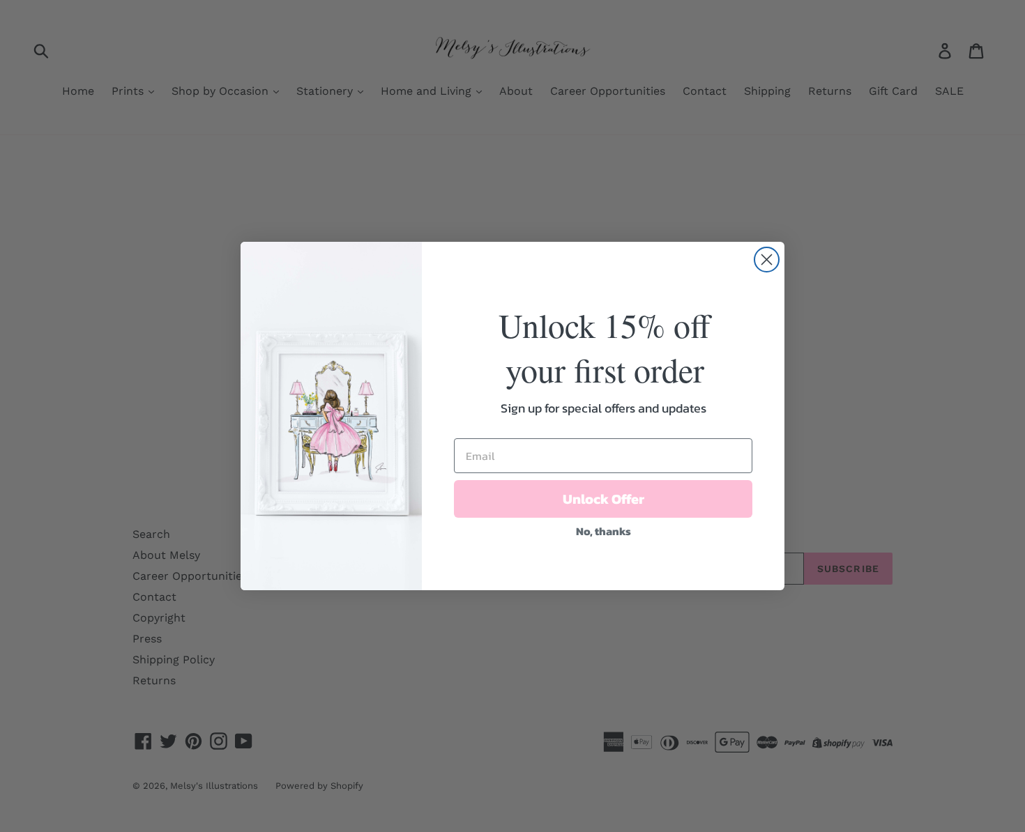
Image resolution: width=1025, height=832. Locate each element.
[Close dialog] (766, 259)
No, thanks (603, 531)
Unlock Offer (603, 498)
